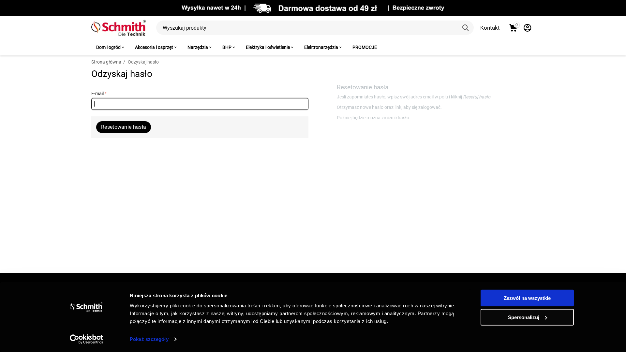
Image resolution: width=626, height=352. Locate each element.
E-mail (97, 93)
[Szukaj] (466, 28)
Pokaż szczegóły (149, 339)
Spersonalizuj (523, 317)
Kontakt (490, 27)
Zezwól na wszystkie (527, 298)
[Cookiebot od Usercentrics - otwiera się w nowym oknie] (86, 339)
